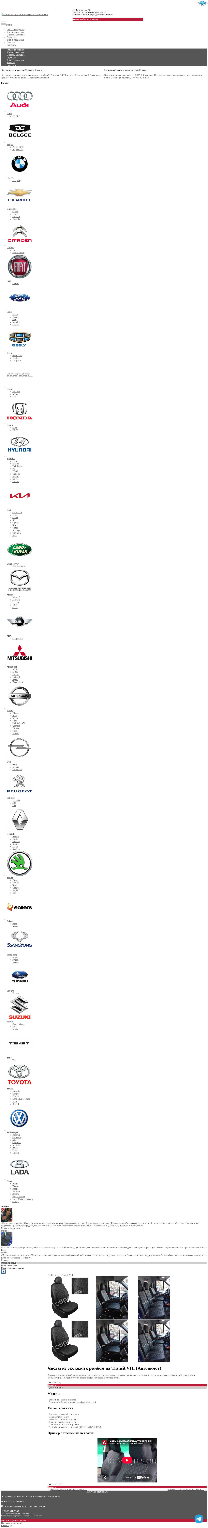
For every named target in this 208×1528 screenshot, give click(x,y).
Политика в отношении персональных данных (23, 1506)
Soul (14, 535)
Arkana (15, 836)
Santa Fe (16, 474)
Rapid (15, 890)
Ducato (15, 283)
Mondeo (16, 322)
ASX (14, 669)
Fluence (16, 841)
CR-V (15, 430)
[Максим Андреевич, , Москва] (6, 1221)
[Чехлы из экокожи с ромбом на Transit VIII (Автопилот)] (69, 1318)
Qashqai (16, 726)
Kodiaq (15, 882)
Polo (14, 1150)
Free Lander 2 (18, 566)
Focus (15, 314)
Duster (15, 839)
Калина (16, 1191)
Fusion (15, 317)
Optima (15, 522)
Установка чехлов (15, 32)
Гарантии (11, 37)
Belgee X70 (17, 149)
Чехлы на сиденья (15, 29)
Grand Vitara (18, 1024)
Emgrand (16, 360)
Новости (11, 42)
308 (14, 803)
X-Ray (15, 1201)
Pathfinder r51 (18, 723)
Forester (16, 993)
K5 (13, 520)
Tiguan (15, 1153)
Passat (15, 1147)
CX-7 (15, 607)
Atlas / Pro (17, 355)
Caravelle (16, 1137)
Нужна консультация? (11, 1523)
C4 (13, 250)
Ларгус (15, 1194)
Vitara (15, 1029)
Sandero (16, 849)
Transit (15, 324)
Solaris (15, 476)
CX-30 (15, 602)
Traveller (16, 800)
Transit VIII (67, 1275)
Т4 (13, 1060)
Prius (14, 1101)
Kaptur (15, 844)
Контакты (11, 45)
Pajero (15, 679)
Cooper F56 (17, 638)
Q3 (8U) (16, 116)
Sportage (16, 530)
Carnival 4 (17, 512)
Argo (14, 924)
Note (14, 720)
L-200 (15, 672)
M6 (14, 396)
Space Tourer (18, 252)
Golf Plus (16, 1142)
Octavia (15, 888)
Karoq (15, 885)
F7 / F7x (16, 391)
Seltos (15, 528)
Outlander (16, 677)
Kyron (15, 960)
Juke (14, 715)
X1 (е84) (16, 180)
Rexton (15, 962)
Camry (15, 1094)
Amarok (16, 1135)
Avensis (16, 1091)
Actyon (15, 957)
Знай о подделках (15, 40)
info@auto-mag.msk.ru (97, 1492)
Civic (14, 427)
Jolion (15, 394)
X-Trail (15, 733)
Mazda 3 (16, 597)
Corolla (15, 1096)
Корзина (5, 1525)
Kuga (14, 319)
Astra (14, 764)
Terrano (15, 728)
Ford (50, 1275)
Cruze (15, 214)
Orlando (16, 219)
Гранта (15, 1186)
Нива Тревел (18, 1196)
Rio (14, 525)
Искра (15, 1189)
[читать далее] (20, 1225)
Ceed (14, 515)
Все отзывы (6, 1265)
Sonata (15, 479)
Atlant (15, 926)
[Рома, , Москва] (6, 1245)
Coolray (16, 358)
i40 (13, 469)
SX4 (14, 1027)
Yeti (14, 893)
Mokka (15, 767)
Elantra (15, 463)
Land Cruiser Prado (21, 1099)
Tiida (14, 731)
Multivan (16, 1145)
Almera (15, 713)
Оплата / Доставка (15, 34)
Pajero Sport (17, 682)
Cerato (15, 517)
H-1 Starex (17, 466)
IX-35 (15, 471)
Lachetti (16, 216)
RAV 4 (15, 1104)
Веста (15, 1183)
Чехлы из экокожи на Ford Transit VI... (68, 1489)
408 (14, 805)
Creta (14, 461)
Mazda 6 (16, 600)
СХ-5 (15, 605)
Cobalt (15, 211)
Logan (15, 846)
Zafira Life (17, 769)
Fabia (14, 880)
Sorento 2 (16, 533)
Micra (15, 718)
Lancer (15, 674)
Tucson (15, 481)
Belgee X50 (17, 147)
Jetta (14, 1140)
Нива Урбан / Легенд (22, 1199)
